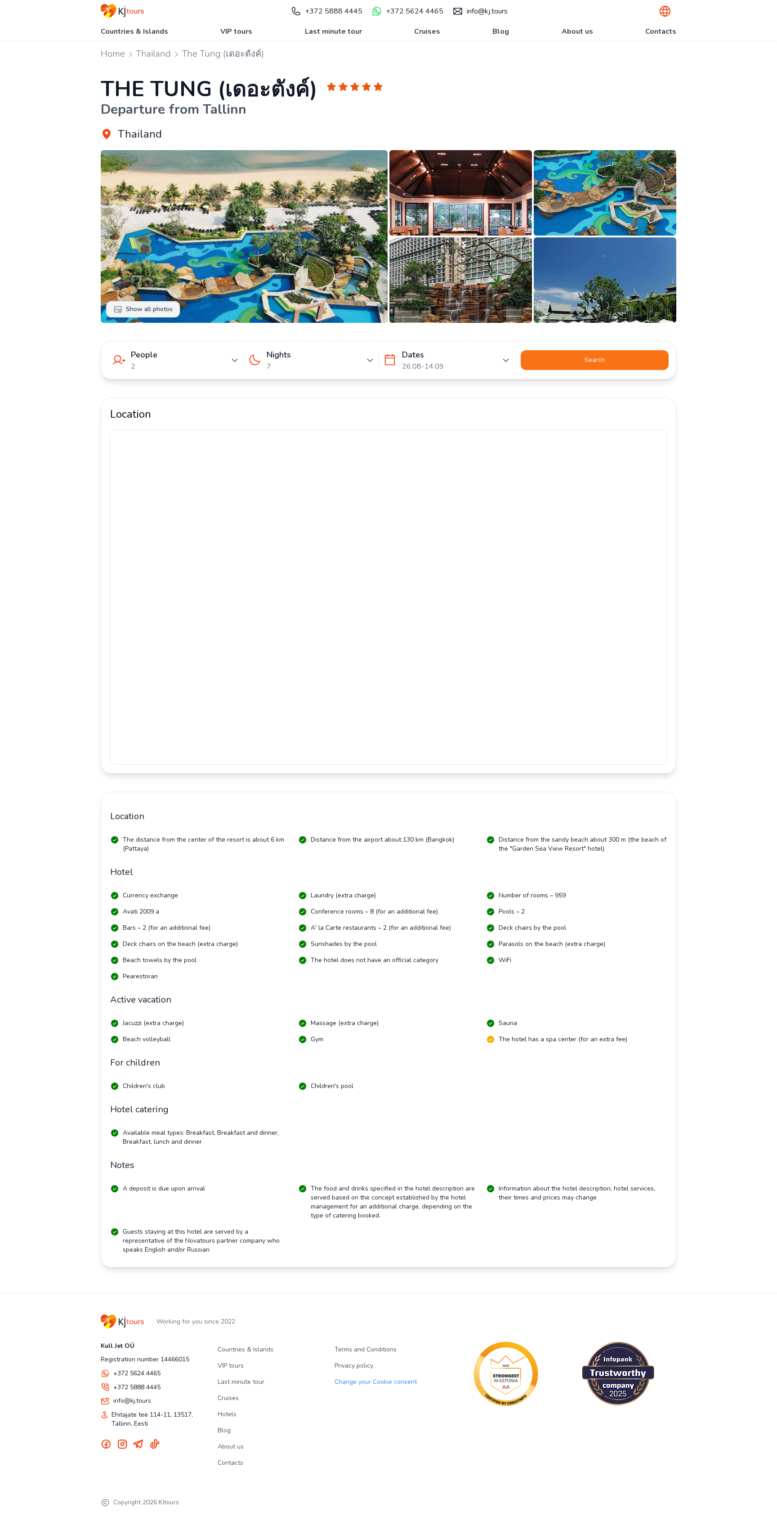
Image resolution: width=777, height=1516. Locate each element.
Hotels (227, 1414)
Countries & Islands (134, 31)
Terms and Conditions (366, 1349)
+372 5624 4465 (414, 11)
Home (113, 54)
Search (595, 360)
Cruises (427, 31)
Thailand (153, 54)
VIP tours (236, 31)
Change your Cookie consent (376, 1382)
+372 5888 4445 (333, 11)
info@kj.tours (487, 11)
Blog (500, 31)
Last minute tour (333, 31)
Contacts (660, 31)
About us (577, 31)
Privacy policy (354, 1365)
